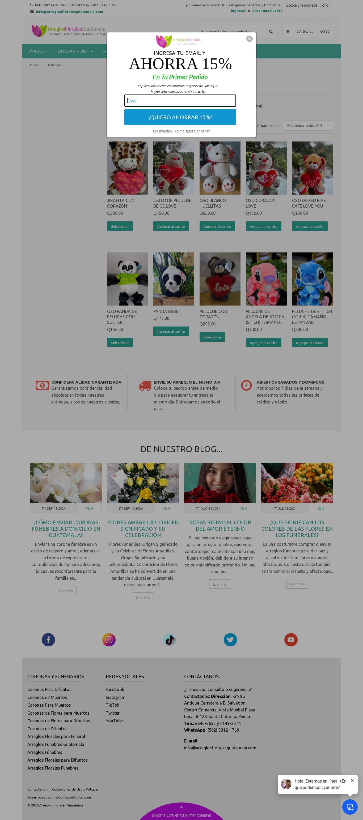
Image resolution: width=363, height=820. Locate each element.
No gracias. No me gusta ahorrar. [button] (181, 130)
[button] (249, 39)
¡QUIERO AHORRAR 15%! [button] (180, 117)
